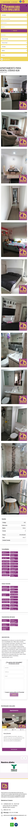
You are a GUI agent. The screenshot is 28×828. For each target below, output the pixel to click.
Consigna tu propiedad (6, 2)
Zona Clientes (15, 2)
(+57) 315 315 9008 (11, 812)
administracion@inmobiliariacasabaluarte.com (15, 815)
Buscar (15, 30)
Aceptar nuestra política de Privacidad (14, 692)
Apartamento (14, 710)
